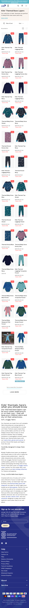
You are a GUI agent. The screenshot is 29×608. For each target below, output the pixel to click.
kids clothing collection (19, 469)
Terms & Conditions (7, 566)
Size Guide (4, 570)
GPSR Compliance (6, 568)
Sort (20, 23)
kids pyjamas (13, 487)
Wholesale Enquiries (7, 573)
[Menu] (26, 5)
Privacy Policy (14, 516)
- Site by (17, 604)
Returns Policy (5, 561)
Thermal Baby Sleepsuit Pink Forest (6, 322)
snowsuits (4, 498)
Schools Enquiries (6, 575)
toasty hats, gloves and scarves (13, 440)
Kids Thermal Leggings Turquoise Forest (21, 271)
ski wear (8, 496)
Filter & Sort (9, 23)
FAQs (2, 556)
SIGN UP (5, 525)
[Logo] (3, 5)
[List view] (27, 28)
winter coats (15, 496)
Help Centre (4, 552)
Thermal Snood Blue (8, 244)
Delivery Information (7, 559)
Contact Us (4, 554)
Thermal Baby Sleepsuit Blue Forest (19, 348)
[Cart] (22, 6)
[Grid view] (23, 28)
